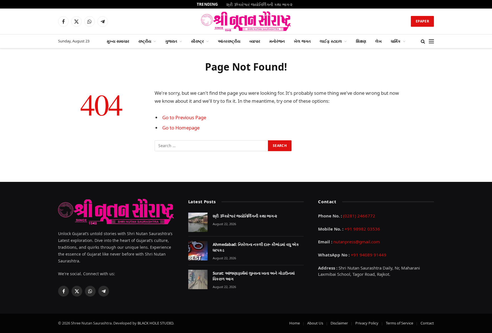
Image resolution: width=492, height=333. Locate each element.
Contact (427, 323)
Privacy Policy (366, 323)
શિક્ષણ (361, 41)
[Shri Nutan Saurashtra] (246, 21)
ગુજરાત (171, 41)
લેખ (378, 41)
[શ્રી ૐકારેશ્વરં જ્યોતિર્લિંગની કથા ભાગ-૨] (198, 222)
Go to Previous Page (184, 117)
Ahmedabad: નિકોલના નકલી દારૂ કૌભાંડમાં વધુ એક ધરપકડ (256, 247)
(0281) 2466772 (359, 216)
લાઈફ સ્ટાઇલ (331, 41)
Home (294, 323)
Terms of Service (399, 323)
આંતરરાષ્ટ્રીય (229, 41)
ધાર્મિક (396, 41)
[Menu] (431, 41)
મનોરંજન (277, 41)
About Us (315, 323)
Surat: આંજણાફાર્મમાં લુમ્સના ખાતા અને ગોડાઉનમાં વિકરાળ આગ (254, 275)
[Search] (423, 41)
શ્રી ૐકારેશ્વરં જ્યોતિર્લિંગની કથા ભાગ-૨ (259, 4)
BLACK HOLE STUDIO (155, 323)
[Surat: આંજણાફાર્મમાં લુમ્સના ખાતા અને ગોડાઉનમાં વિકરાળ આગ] (198, 279)
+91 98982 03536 (362, 229)
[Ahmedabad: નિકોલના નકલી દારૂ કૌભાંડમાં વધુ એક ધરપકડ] (198, 250)
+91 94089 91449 (368, 255)
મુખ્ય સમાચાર (118, 41)
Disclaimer (339, 323)
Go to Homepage (181, 127)
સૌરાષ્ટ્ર (197, 41)
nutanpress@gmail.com (356, 241)
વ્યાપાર (254, 41)
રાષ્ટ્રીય (144, 41)
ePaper (422, 21)
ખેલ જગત (302, 41)
